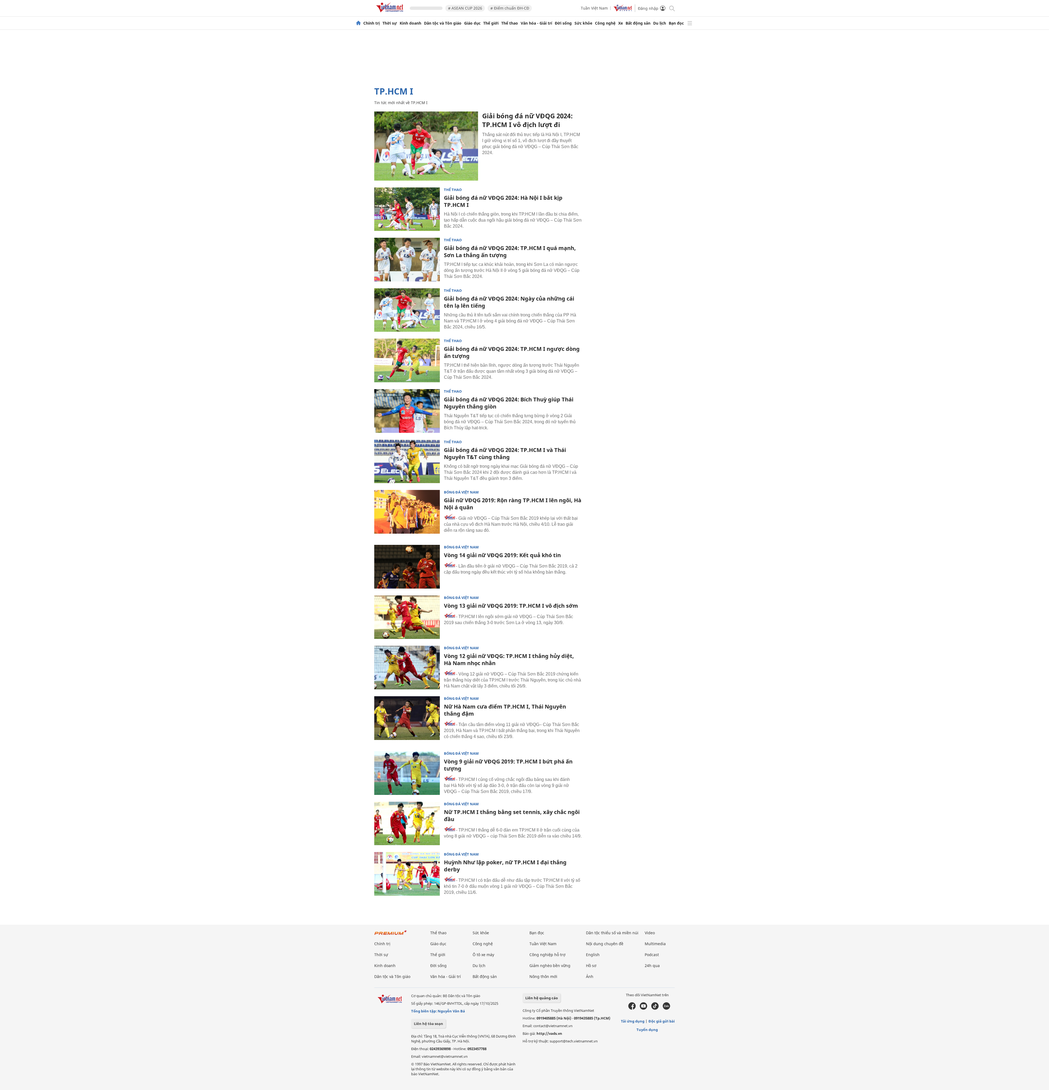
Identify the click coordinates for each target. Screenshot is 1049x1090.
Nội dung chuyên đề (604, 943)
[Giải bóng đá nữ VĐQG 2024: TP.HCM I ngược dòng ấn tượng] (407, 360)
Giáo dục (472, 23)
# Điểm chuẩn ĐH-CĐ (509, 8)
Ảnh (589, 976)
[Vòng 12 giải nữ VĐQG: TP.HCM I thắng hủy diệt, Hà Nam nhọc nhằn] (407, 667)
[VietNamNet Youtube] (643, 1008)
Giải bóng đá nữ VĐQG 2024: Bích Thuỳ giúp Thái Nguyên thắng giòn (508, 403)
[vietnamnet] (390, 13)
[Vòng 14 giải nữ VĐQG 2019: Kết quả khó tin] (407, 567)
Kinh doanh (410, 23)
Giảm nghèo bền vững (549, 965)
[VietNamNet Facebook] (632, 1008)
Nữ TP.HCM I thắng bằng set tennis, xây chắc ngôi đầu (512, 815)
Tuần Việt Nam (594, 8)
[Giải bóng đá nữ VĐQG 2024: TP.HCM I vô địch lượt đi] (426, 146)
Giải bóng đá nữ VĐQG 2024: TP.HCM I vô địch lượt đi (527, 120)
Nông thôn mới (543, 976)
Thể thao (509, 23)
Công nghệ (605, 23)
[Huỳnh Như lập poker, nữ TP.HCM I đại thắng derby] (407, 874)
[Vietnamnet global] (622, 10)
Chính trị (371, 23)
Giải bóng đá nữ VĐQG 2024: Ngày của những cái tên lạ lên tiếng (509, 302)
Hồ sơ (591, 965)
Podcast (652, 954)
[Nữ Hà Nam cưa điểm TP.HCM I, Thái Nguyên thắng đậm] (407, 718)
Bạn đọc (676, 23)
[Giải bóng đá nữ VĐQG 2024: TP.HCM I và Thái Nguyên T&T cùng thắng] (407, 461)
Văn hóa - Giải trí (536, 23)
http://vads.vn (549, 1033)
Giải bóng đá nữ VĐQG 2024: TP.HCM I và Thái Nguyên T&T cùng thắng (505, 453)
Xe (620, 23)
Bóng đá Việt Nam (461, 492)
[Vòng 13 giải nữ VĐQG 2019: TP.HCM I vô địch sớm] (407, 617)
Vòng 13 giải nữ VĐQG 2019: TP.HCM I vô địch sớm (511, 605)
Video (650, 932)
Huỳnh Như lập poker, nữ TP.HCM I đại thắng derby (505, 866)
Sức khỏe (583, 23)
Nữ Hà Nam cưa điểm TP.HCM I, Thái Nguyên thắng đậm (505, 710)
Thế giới (491, 23)
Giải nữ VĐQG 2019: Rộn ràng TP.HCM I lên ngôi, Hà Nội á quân (512, 503)
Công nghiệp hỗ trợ (547, 954)
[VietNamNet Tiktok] (655, 1008)
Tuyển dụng (647, 1029)
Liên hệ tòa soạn (428, 1023)
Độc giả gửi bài (662, 1021)
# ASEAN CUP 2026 (465, 8)
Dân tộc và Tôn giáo (442, 23)
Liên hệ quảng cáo (541, 997)
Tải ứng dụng (632, 1021)
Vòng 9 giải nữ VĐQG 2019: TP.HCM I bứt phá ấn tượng (508, 765)
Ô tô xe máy (483, 954)
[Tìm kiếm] (671, 8)
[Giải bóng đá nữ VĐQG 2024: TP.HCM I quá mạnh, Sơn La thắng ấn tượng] (407, 259)
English (593, 954)
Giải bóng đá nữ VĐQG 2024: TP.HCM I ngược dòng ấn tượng (512, 352)
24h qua (652, 965)
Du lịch (659, 23)
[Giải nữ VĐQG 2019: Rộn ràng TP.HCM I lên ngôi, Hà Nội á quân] (407, 512)
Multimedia (655, 943)
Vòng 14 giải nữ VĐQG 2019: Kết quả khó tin (502, 555)
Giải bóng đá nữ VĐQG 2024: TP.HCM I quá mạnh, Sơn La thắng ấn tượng (510, 251)
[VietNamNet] (358, 23)
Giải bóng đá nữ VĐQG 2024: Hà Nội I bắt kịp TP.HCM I (503, 201)
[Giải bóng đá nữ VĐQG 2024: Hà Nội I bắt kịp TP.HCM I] (407, 209)
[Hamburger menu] (689, 23)
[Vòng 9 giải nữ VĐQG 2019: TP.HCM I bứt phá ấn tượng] (407, 773)
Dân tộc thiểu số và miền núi (612, 932)
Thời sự (389, 23)
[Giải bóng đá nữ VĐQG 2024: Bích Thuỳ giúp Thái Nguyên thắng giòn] (407, 411)
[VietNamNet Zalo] (666, 1008)
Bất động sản (638, 23)
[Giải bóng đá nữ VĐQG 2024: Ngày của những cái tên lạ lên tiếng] (407, 310)
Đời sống (563, 23)
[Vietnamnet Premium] (390, 935)
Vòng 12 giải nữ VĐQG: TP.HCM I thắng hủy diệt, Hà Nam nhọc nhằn (509, 659)
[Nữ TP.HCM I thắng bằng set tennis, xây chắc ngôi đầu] (407, 823)
